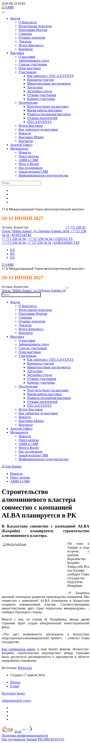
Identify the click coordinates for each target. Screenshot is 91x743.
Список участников (33, 64)
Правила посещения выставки (49, 114)
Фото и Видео (29, 164)
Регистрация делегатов (35, 26)
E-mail (14, 686)
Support (31, 739)
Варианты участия (40, 79)
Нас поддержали (31, 168)
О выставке (27, 56)
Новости (25, 133)
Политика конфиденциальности (25, 735)
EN (12, 257)
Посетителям (28, 102)
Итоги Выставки (31, 125)
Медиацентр (19, 148)
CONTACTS (63, 239)
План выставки (30, 68)
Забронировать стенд (34, 60)
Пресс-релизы (29, 156)
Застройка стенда (39, 91)
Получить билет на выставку (48, 106)
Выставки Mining (31, 137)
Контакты (26, 49)
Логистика (35, 87)
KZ (12, 250)
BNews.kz (25, 668)
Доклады (25, 41)
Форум (15, 18)
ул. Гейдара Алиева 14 (49, 231)
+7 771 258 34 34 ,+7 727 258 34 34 (26, 242)
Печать (15, 682)
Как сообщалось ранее (18, 649)
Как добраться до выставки (38, 129)
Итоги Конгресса (31, 45)
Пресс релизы (20, 477)
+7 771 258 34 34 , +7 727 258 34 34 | (28, 239)
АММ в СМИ (28, 160)
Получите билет (13, 693)
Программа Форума (33, 30)
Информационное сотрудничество (43, 175)
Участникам (27, 72)
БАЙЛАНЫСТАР (67, 242)
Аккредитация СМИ (33, 171)
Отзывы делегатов (32, 37)
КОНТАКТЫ (21, 235)
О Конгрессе (28, 22)
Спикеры (25, 34)
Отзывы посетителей (42, 118)
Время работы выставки (44, 110)
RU (12, 253)
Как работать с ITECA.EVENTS (50, 76)
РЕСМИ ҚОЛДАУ (51, 739)
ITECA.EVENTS (39, 122)
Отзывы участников (41, 95)
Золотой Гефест (21, 145)
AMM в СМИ (20, 481)
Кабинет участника (41, 99)
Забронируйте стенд (16, 700)
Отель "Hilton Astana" (17, 231)
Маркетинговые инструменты (49, 83)
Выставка (17, 53)
